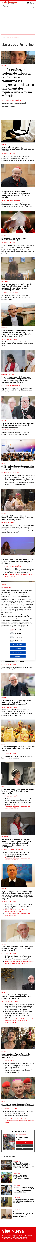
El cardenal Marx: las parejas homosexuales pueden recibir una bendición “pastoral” (16, 997)
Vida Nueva (13, 154)
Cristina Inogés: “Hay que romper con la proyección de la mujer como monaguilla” (18, 791)
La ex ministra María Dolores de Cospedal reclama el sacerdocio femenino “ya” (15, 1056)
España (3, 235)
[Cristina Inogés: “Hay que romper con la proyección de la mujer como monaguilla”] (18, 773)
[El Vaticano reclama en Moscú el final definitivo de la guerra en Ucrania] (6, 1202)
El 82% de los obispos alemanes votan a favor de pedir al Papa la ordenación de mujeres (17, 468)
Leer (24, 1143)
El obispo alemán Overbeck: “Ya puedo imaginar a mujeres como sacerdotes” (18, 1105)
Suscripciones (6, 1235)
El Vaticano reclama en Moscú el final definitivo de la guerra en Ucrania (23, 1201)
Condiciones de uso (26, 1235)
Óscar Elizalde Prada (16, 850)
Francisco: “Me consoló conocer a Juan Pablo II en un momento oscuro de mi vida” (19, 962)
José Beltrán (14, 796)
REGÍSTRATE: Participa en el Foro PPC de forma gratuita (18, 575)
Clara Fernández (15, 200)
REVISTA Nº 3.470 (22, 1138)
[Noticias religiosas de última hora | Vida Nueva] (9, 2)
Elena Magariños (15, 100)
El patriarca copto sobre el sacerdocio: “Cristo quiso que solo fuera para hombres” (18, 749)
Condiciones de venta (8, 1237)
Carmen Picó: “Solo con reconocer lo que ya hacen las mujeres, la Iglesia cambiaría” (17, 561)
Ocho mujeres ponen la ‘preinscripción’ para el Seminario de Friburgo (17, 149)
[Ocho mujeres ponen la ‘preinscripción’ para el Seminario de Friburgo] (18, 131)
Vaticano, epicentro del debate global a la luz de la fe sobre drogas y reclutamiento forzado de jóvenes (23, 1214)
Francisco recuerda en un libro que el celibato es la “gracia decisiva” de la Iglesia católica (17, 949)
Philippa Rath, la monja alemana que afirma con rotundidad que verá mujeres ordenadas (17, 425)
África (3, 744)
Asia (2, 374)
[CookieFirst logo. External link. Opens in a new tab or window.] (4, 585)
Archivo (24, 1149)
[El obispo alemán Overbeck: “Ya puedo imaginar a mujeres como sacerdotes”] (18, 1088)
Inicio (4, 38)
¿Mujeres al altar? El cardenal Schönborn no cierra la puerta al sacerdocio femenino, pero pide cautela (15, 194)
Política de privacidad (21, 1237)
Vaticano (4, 281)
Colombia (4, 837)
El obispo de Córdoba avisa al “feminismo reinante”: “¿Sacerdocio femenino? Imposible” (17, 518)
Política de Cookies (7, 1239)
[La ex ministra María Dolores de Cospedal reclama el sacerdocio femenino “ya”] (18, 1038)
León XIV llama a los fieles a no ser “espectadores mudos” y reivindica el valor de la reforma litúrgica (23, 1190)
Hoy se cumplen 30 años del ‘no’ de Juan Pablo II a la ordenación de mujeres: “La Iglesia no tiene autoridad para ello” (16, 287)
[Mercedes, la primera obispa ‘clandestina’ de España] (18, 222)
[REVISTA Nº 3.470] (9, 1142)
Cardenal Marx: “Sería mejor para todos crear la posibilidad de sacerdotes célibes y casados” (16, 702)
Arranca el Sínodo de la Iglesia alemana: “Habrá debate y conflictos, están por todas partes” (19, 1121)
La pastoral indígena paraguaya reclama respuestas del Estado (21, 1176)
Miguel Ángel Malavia (16, 385)
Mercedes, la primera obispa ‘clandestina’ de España (13, 239)
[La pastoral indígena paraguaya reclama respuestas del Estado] (6, 1177)
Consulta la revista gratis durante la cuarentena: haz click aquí (16, 911)
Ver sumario (24, 1146)
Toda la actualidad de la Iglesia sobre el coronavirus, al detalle (17, 807)
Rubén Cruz (13, 522)
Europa (3, 66)
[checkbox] (12, 630)
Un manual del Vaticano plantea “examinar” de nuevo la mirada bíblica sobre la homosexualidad (19, 1021)
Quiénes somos (15, 1235)
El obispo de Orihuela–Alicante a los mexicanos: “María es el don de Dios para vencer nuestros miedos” (23, 1165)
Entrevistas (9, 374)
